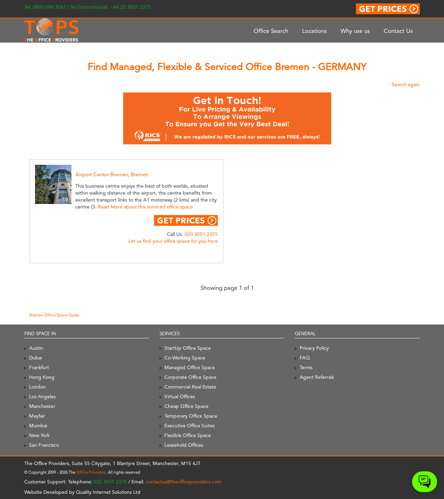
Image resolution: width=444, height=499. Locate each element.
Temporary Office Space (190, 416)
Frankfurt (39, 367)
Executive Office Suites (189, 425)
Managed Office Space (189, 367)
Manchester (42, 406)
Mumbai (38, 425)
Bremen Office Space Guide (54, 315)
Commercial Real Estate (190, 387)
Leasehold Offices (183, 445)
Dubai (35, 357)
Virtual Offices (179, 396)
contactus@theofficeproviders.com (183, 481)
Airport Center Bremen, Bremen (111, 174)
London (37, 387)
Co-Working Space (184, 357)
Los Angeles (42, 396)
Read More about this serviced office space (145, 207)
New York (39, 435)
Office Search (271, 30)
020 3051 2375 (201, 234)
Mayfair (37, 416)
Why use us (355, 30)
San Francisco (44, 445)
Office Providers (91, 472)
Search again (406, 84)
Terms (306, 367)
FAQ (305, 357)
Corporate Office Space (190, 377)
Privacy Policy (314, 348)
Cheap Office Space (186, 406)
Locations (314, 30)
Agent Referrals (317, 377)
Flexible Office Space (187, 435)
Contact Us (398, 30)
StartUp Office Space (187, 348)
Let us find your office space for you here (173, 241)
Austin (36, 348)
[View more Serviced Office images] (61, 184)
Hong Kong (41, 377)
